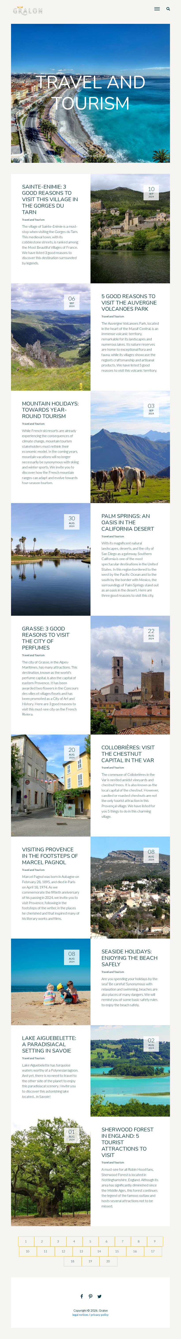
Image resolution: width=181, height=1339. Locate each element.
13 (81, 1251)
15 (117, 1251)
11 (46, 1251)
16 (135, 1251)
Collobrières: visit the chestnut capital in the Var (128, 754)
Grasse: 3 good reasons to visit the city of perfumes (46, 638)
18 (73, 1261)
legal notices (80, 1314)
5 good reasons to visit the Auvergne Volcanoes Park (129, 303)
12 (64, 1251)
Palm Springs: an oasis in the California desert (128, 522)
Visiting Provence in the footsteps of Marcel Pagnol (50, 856)
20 (108, 1261)
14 (99, 1251)
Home (75, 155)
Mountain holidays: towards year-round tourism (50, 410)
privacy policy (100, 1314)
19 (91, 1261)
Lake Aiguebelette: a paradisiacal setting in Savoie (49, 1045)
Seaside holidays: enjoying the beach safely (130, 958)
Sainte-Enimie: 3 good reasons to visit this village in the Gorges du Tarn (50, 199)
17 (153, 1251)
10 (28, 1251)
